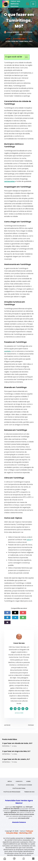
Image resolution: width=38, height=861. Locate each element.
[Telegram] (15, 617)
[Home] (5, 858)
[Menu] (33, 3)
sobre (29, 539)
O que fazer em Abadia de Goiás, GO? (17, 743)
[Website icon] (15, 708)
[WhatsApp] (23, 617)
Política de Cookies (25, 785)
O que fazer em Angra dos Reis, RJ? (16, 751)
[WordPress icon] (22, 708)
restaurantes (9, 181)
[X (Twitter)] (15, 612)
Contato (19, 781)
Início (10, 781)
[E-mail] (7, 622)
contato (7, 351)
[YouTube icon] (26, 708)
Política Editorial (19, 788)
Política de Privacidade (12, 792)
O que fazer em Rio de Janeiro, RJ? (16, 759)
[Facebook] (7, 612)
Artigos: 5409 (19, 713)
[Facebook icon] (11, 708)
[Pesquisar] (27, 4)
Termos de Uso (29, 792)
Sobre (28, 781)
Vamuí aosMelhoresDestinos (15, 3)
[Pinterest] (23, 612)
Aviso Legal (10, 785)
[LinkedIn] (7, 617)
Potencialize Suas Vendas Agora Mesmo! (19, 801)
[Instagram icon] (19, 708)
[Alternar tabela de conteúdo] (25, 57)
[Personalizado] (24, 858)
